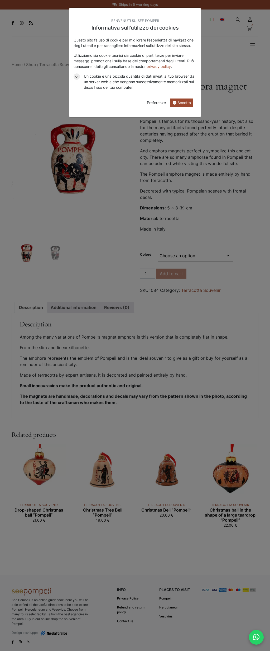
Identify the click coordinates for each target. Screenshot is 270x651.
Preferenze (156, 102)
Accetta (183, 102)
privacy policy (159, 66)
